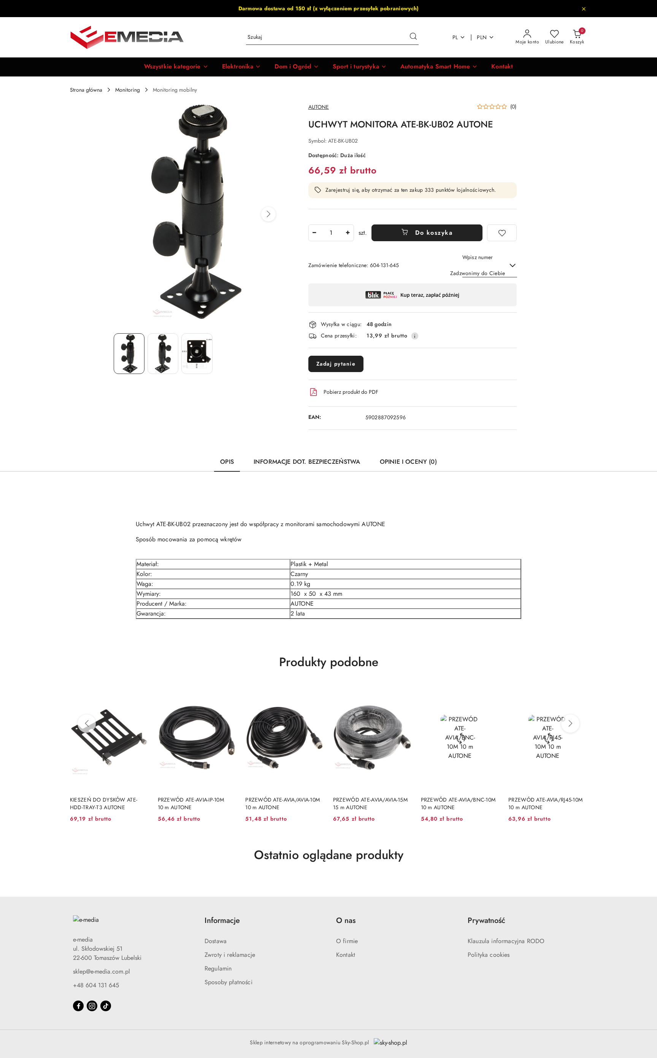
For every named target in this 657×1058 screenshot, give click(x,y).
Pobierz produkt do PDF (351, 392)
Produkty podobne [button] (328, 662)
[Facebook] (78, 1006)
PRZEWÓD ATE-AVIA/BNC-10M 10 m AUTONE (458, 803)
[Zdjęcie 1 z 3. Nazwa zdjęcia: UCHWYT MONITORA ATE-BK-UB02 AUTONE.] (129, 353)
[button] (176, 66)
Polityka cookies (489, 954)
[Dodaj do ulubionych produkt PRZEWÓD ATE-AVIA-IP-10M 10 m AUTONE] (227, 694)
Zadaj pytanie (336, 364)
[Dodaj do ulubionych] (502, 232)
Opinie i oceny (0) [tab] (408, 461)
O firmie (347, 941)
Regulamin (218, 968)
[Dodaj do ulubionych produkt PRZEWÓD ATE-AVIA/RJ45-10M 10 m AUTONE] (578, 694)
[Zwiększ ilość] (348, 233)
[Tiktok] (105, 1006)
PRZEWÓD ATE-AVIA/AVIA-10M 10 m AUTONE (282, 803)
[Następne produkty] (570, 724)
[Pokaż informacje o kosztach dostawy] (415, 336)
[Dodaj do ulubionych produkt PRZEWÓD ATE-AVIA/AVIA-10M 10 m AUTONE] (315, 694)
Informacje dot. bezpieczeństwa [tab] (307, 461)
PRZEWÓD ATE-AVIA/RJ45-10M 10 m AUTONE (545, 803)
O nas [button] (345, 920)
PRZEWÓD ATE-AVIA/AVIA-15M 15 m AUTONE (370, 803)
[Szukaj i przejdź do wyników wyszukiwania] (413, 37)
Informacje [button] (222, 920)
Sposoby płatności (228, 982)
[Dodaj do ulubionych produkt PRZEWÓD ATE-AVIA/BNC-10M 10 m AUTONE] (490, 694)
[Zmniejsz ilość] (314, 233)
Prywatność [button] (486, 920)
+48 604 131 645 (96, 985)
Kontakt (345, 954)
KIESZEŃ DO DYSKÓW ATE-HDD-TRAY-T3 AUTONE (103, 803)
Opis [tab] (227, 461)
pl (455, 37)
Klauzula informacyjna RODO (506, 941)
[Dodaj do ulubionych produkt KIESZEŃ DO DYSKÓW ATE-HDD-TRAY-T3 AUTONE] (140, 694)
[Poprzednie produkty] (87, 724)
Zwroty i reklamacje (230, 954)
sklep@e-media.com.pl (101, 971)
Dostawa (216, 941)
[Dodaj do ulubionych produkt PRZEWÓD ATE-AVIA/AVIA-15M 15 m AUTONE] (403, 694)
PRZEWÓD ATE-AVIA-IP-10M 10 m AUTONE (191, 803)
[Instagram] (92, 1006)
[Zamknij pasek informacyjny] (583, 8)
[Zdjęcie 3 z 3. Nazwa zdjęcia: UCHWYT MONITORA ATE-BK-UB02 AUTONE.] (196, 353)
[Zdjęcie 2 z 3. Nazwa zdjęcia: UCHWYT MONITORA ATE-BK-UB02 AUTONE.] (163, 353)
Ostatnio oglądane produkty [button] (328, 855)
